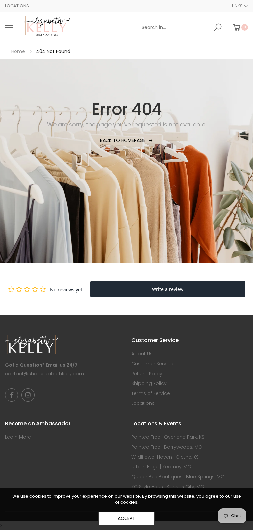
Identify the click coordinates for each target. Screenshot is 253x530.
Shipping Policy (149, 383)
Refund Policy (146, 373)
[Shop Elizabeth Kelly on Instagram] (28, 395)
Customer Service (152, 363)
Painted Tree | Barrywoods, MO (166, 447)
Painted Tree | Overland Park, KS (167, 437)
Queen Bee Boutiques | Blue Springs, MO (178, 476)
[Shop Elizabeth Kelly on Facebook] (11, 395)
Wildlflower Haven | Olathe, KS (165, 457)
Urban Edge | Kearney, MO (161, 466)
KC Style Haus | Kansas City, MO (167, 486)
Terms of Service (150, 393)
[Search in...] (219, 27)
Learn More (18, 437)
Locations (17, 6)
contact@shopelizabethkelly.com (44, 373)
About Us (142, 353)
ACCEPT (126, 518)
